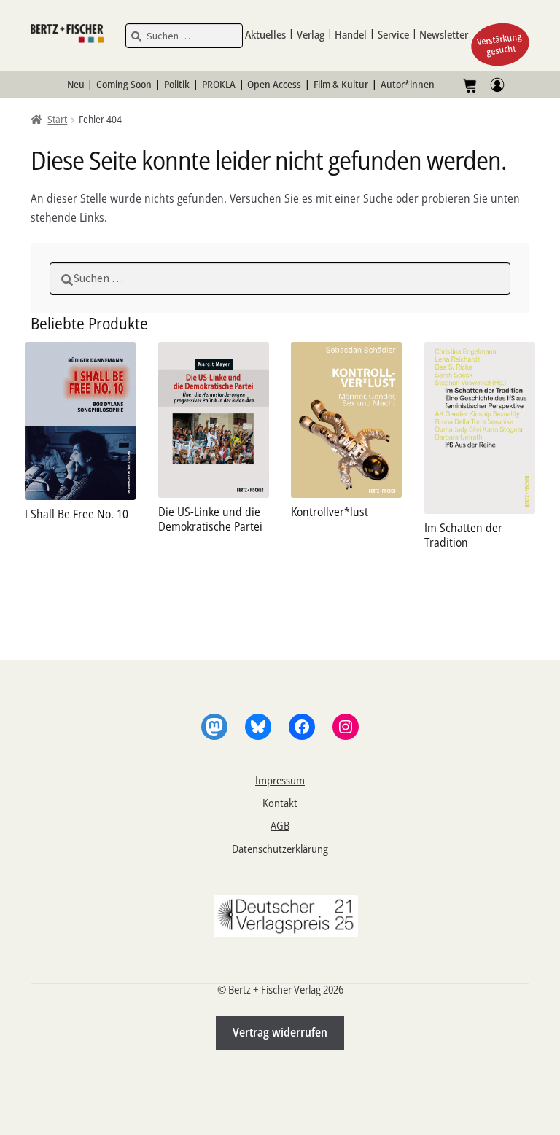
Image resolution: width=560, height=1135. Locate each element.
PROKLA (219, 84)
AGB (280, 825)
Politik (177, 84)
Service (393, 34)
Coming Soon (124, 84)
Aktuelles (265, 34)
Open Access (274, 84)
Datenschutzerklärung (280, 848)
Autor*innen (408, 84)
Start (57, 119)
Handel (351, 34)
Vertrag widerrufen (280, 1032)
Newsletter (443, 34)
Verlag (310, 34)
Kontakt (280, 802)
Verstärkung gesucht (500, 44)
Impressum (280, 780)
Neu (76, 84)
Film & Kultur (341, 84)
